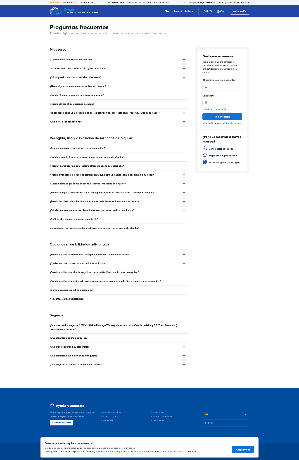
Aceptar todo (243, 449)
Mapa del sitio (107, 420)
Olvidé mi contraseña (161, 416)
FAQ (166, 11)
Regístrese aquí (233, 123)
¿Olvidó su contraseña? (214, 109)
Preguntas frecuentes (111, 412)
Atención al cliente (183, 11)
